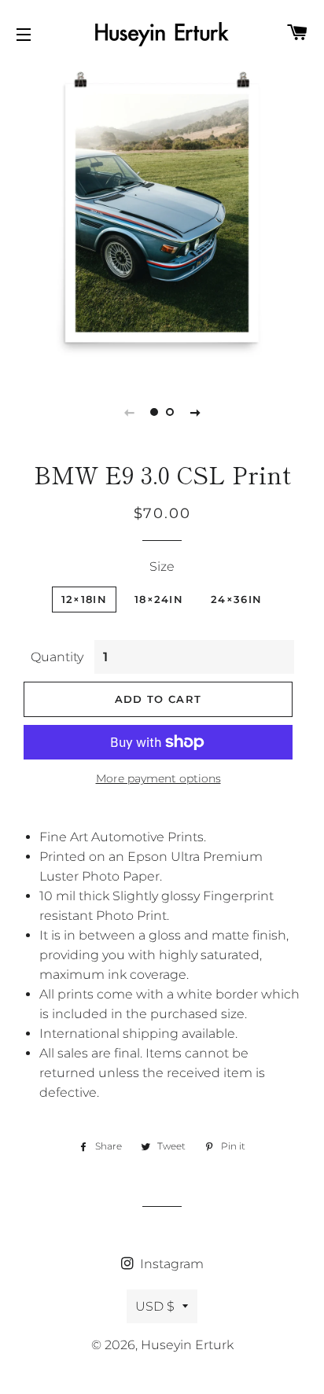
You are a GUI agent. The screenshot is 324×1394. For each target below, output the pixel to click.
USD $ (155, 1306)
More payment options (158, 778)
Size (162, 566)
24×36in (236, 599)
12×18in (84, 599)
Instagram (170, 1263)
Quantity (57, 656)
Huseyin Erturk (187, 1344)
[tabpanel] (162, 213)
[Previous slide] (129, 412)
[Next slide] (195, 412)
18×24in (158, 599)
